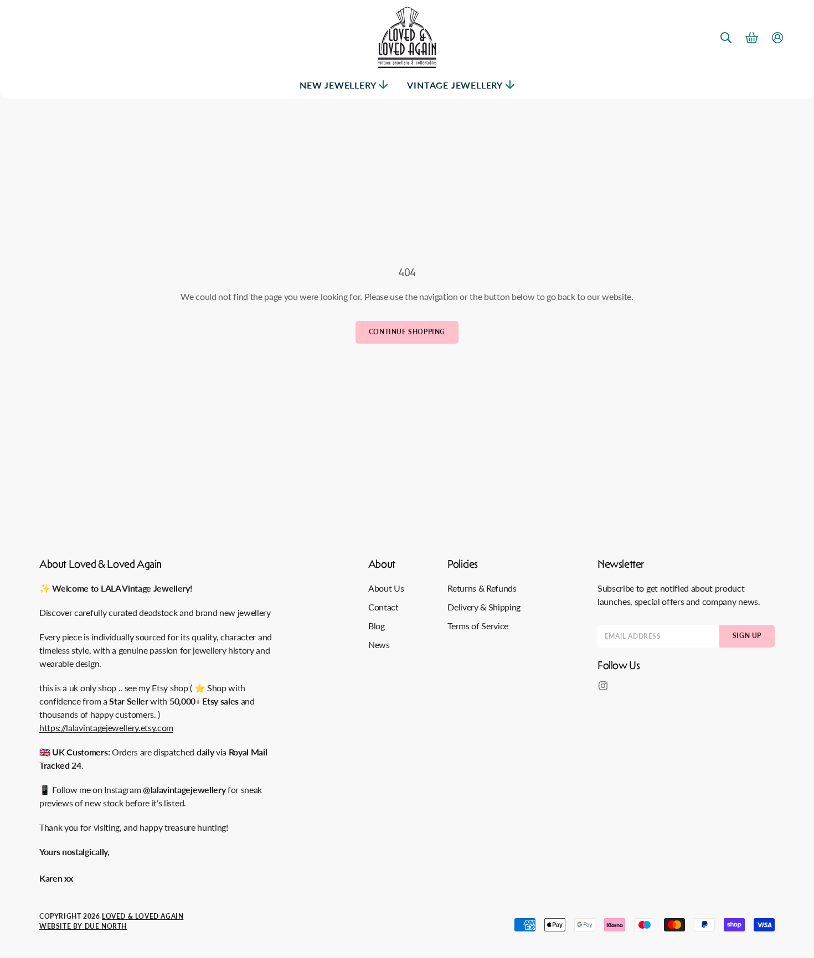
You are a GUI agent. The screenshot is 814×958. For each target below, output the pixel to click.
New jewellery (338, 85)
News (379, 644)
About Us (386, 588)
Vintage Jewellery (455, 85)
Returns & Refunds (482, 588)
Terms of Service (477, 625)
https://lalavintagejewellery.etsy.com (106, 727)
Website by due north (83, 926)
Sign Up (747, 635)
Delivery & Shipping (484, 607)
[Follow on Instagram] (603, 685)
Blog (376, 625)
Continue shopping (407, 332)
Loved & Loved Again (142, 916)
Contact (383, 607)
